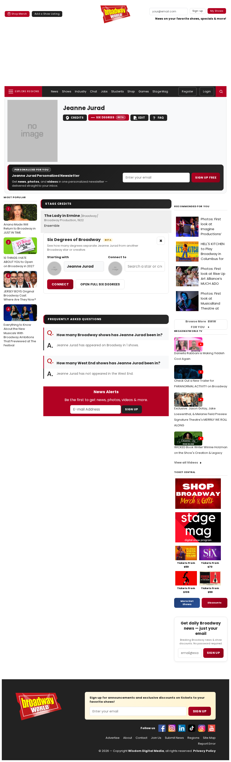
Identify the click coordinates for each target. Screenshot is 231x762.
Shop (131, 91)
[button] (221, 91)
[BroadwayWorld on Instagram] (172, 728)
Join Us (156, 738)
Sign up (213, 653)
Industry (80, 91)
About (127, 738)
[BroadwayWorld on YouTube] (212, 728)
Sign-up (197, 11)
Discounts (215, 602)
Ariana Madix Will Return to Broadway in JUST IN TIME (20, 221)
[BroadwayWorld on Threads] (202, 728)
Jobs (104, 91)
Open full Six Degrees (100, 284)
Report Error (207, 744)
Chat (93, 91)
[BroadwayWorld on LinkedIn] (182, 728)
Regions (193, 738)
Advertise (113, 738)
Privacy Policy (204, 751)
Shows (67, 91)
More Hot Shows (187, 602)
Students (117, 91)
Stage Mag (160, 91)
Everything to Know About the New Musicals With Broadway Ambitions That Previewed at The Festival (20, 327)
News (54, 91)
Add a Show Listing (47, 14)
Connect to (117, 257)
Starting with (58, 257)
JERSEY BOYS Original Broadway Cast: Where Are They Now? (20, 288)
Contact (141, 738)
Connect (60, 284)
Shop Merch (19, 14)
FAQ (161, 117)
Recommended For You (192, 206)
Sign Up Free (205, 177)
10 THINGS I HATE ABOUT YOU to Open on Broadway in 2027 (19, 254)
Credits (77, 117)
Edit (141, 117)
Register (187, 91)
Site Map (209, 738)
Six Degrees (110, 117)
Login (207, 91)
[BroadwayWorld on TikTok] (192, 728)
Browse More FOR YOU (200, 324)
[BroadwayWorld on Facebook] (162, 728)
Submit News (174, 738)
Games (144, 91)
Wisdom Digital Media (146, 751)
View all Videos (186, 462)
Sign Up (131, 409)
